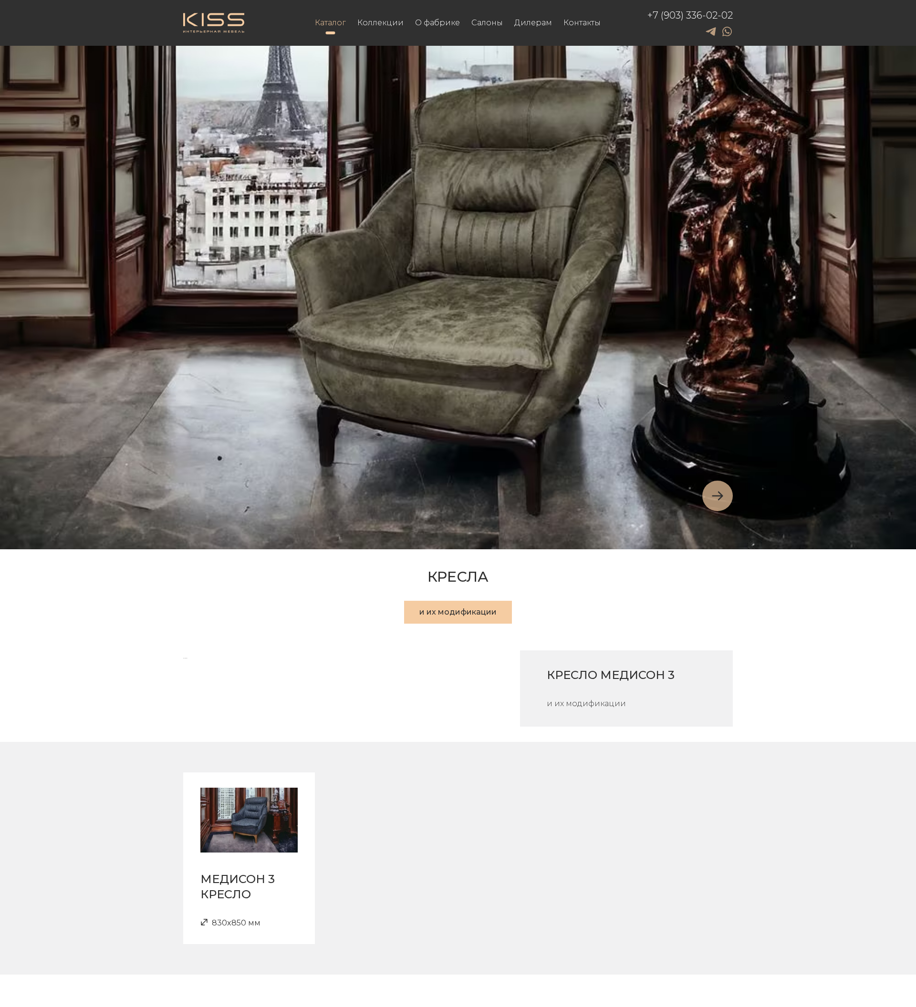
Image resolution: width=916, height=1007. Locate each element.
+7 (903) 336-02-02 (690, 15)
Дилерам (533, 22)
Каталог (330, 22)
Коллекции (380, 22)
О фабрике (437, 22)
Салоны (487, 22)
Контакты (582, 22)
